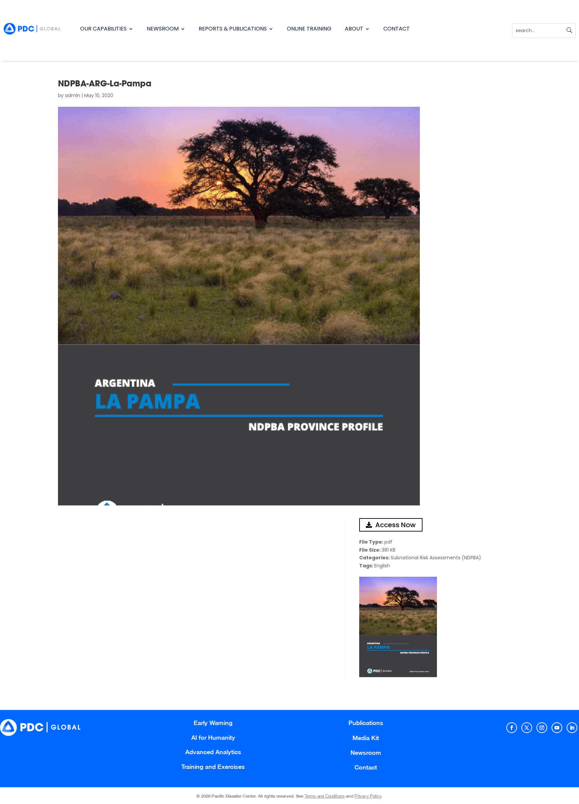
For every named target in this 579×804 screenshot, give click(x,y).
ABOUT (354, 28)
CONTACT (396, 28)
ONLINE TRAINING (309, 28)
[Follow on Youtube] (557, 727)
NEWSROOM (163, 28)
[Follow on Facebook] (511, 727)
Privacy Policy (368, 796)
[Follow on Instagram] (541, 727)
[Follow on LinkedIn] (572, 727)
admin (72, 95)
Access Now (395, 525)
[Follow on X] (526, 727)
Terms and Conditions (325, 796)
